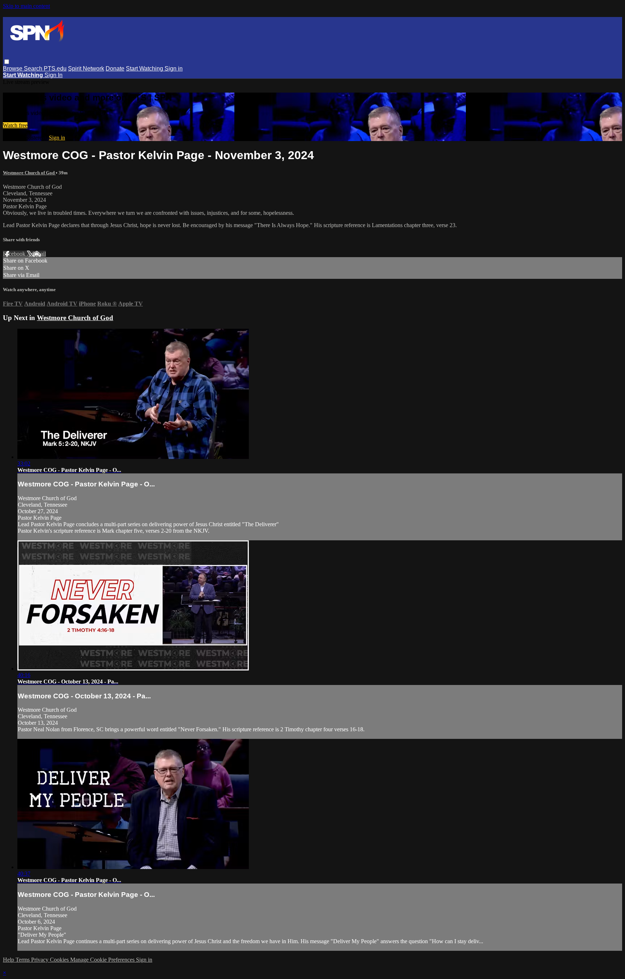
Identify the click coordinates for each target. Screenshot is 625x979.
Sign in (174, 68)
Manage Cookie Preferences (103, 960)
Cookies (60, 960)
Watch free (15, 125)
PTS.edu (55, 68)
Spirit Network (86, 68)
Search (34, 68)
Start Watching (145, 68)
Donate (115, 68)
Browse (13, 68)
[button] (6, 61)
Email (39, 254)
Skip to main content (26, 6)
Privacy (40, 960)
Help (9, 960)
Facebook (15, 254)
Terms (23, 960)
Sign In (53, 75)
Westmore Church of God (29, 172)
